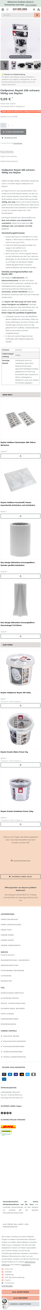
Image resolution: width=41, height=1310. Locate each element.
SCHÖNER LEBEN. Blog (22, 877)
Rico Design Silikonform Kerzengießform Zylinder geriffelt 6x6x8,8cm (18, 564)
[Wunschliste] (7, 9)
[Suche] (37, 15)
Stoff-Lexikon (7, 1014)
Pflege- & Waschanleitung (13, 1003)
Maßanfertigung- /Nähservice (15, 960)
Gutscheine (6, 976)
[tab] (7, 151)
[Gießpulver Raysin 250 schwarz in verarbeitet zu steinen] (30, 66)
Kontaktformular (22, 861)
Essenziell (9, 1269)
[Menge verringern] (12, 125)
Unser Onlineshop (9, 919)
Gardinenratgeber (9, 1019)
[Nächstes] (38, 39)
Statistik (8, 1272)
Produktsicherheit (9, 161)
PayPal (7, 1280)
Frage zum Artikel (8, 156)
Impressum (25, 1265)
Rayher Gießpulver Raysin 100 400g (16, 693)
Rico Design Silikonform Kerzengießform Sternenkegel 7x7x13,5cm (18, 624)
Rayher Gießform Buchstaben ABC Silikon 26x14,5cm (18, 443)
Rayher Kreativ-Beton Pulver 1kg (14, 752)
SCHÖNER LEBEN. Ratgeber (13, 1008)
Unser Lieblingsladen (11, 924)
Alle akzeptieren (20, 1292)
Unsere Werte (7, 940)
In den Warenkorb (15, 132)
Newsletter (6, 981)
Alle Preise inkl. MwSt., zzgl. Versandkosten (16, 1225)
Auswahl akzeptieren (20, 1304)
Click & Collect (8, 955)
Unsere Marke (7, 935)
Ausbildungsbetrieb (12, 1052)
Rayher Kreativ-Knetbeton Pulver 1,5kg (17, 811)
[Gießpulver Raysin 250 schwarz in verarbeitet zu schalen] (22, 66)
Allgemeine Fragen (10, 998)
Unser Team (6, 930)
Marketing (9, 1275)
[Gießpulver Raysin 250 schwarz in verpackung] (5, 66)
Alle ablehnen (20, 1298)
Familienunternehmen (13, 1046)
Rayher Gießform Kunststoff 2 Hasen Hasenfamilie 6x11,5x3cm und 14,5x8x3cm (18, 504)
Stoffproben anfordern (12, 970)
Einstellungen (7, 1286)
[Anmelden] (34, 9)
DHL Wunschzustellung (14, 1277)
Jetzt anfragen (31, 5)
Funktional (9, 1283)
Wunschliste (10, 138)
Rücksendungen (8, 1024)
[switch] (4, 1307)
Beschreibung (7, 151)
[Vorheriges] (2, 39)
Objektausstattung (10, 965)
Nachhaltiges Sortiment (14, 1041)
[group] (20, 419)
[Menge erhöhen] (9, 125)
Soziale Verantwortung (14, 1057)
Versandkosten (17, 143)
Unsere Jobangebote (10, 945)
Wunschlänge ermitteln (12, 993)
